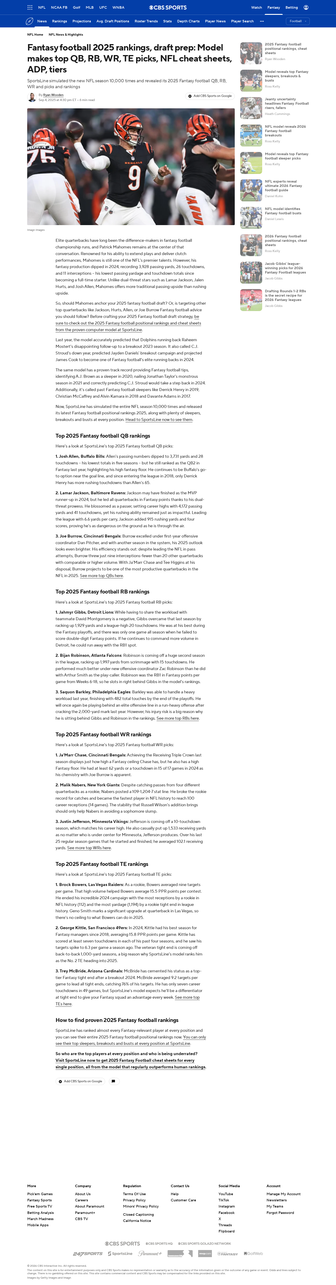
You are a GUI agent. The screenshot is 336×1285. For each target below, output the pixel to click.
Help (175, 1194)
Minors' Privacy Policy (141, 1206)
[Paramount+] (150, 1252)
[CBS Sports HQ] (159, 1243)
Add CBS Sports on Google (213, 96)
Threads (225, 1225)
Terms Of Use (134, 1194)
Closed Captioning (138, 1214)
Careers (81, 1200)
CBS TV (81, 1219)
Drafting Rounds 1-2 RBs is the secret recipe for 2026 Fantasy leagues (285, 295)
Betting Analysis (40, 1213)
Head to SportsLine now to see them (158, 419)
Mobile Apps (37, 1225)
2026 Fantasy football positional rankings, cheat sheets (286, 240)
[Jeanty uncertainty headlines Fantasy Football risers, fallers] (251, 108)
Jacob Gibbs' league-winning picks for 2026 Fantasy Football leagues (285, 268)
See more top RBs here (178, 718)
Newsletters (277, 1200)
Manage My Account (284, 1194)
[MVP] (205, 1252)
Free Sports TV (39, 1206)
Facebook (227, 1213)
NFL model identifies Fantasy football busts (283, 211)
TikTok (224, 1200)
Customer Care (183, 1200)
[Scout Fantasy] (227, 1253)
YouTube (226, 1194)
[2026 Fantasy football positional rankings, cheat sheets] (251, 245)
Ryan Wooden (53, 95)
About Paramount (89, 1206)
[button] (29, 7)
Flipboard (227, 1231)
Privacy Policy (134, 1200)
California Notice (137, 1220)
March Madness (40, 1219)
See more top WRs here (89, 848)
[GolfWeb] (253, 1253)
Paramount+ (85, 1213)
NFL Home (35, 35)
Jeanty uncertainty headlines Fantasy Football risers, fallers (287, 103)
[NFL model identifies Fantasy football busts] (251, 218)
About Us (83, 1194)
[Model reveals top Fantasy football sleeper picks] (251, 163)
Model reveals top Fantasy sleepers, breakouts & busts (287, 76)
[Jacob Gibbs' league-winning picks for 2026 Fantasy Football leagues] (251, 273)
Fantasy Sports (39, 1200)
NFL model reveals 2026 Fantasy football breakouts (285, 131)
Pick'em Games (40, 1194)
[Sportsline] (120, 1253)
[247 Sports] (88, 1252)
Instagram (227, 1206)
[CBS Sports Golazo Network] (204, 1243)
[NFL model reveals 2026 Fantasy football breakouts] (251, 135)
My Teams (275, 1206)
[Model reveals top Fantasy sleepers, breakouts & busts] (251, 81)
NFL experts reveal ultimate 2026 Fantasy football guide (283, 185)
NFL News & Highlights (66, 35)
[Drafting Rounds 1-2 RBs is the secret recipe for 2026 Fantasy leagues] (251, 300)
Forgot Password (280, 1213)
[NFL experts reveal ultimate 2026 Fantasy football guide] (251, 190)
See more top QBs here (101, 575)
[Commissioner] (180, 1252)
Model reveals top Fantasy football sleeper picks (287, 156)
